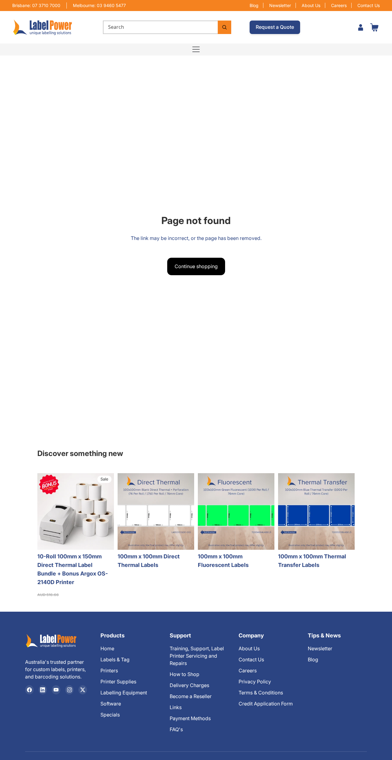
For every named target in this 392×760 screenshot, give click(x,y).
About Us (311, 5)
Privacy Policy (255, 681)
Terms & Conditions (261, 693)
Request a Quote (275, 27)
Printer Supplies (118, 681)
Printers (109, 670)
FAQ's (176, 729)
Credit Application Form (266, 704)
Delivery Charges (189, 685)
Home (107, 648)
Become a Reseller (191, 696)
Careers (339, 5)
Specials (110, 715)
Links (176, 707)
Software (110, 704)
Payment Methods (190, 718)
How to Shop (184, 674)
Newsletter (280, 5)
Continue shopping (196, 266)
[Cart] (374, 27)
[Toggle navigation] (196, 49)
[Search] (224, 27)
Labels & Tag (115, 659)
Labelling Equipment (123, 693)
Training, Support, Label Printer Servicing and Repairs (197, 655)
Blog (254, 5)
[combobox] (160, 27)
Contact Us (368, 5)
